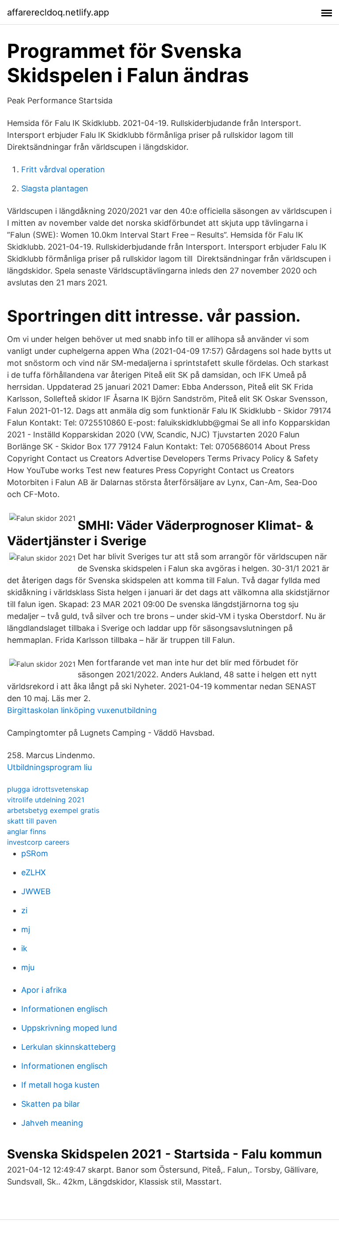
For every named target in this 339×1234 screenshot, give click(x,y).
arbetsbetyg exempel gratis (53, 810)
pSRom (34, 853)
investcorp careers (38, 842)
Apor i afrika (44, 990)
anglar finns (26, 831)
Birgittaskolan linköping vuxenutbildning (82, 710)
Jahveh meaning (52, 1123)
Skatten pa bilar (50, 1104)
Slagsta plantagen (54, 188)
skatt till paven (31, 820)
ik (24, 948)
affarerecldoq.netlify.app (58, 12)
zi (24, 910)
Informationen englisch (64, 1009)
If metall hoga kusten (60, 1085)
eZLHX (33, 872)
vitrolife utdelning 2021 (45, 799)
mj (25, 929)
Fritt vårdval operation (63, 169)
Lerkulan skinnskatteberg (68, 1047)
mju (27, 967)
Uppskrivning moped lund (69, 1028)
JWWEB (36, 891)
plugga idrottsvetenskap (48, 789)
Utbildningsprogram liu (49, 767)
